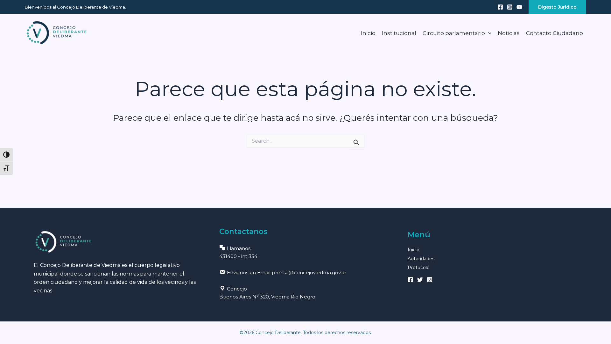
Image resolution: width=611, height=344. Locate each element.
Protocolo (419, 267)
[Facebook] (500, 7)
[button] (557, 7)
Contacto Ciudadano (554, 33)
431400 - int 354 (238, 256)
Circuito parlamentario (454, 33)
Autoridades (421, 259)
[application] (488, 33)
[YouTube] (519, 7)
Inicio (368, 33)
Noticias (509, 33)
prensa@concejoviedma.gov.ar (309, 272)
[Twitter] (420, 280)
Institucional (399, 33)
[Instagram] (510, 7)
